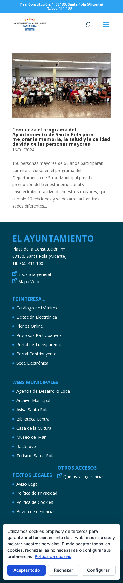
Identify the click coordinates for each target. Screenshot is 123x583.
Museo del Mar (31, 437)
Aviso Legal (27, 484)
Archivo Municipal (33, 400)
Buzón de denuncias (36, 511)
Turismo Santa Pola (35, 455)
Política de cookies (53, 556)
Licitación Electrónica (36, 317)
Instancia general (34, 274)
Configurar (98, 570)
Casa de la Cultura (33, 428)
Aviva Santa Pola (32, 409)
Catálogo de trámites (36, 308)
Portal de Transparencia (39, 344)
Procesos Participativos (39, 335)
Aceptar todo (26, 570)
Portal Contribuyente (36, 354)
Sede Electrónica (32, 363)
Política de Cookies (34, 502)
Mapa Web (28, 281)
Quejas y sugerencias (83, 476)
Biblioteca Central (33, 419)
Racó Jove (26, 446)
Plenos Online (29, 326)
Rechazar (63, 570)
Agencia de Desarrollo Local (43, 391)
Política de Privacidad (36, 493)
